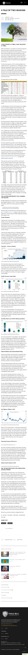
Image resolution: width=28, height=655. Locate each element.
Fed (1, 515)
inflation (5, 515)
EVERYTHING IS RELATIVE (15, 566)
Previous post (9, 539)
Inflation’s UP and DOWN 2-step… (18, 559)
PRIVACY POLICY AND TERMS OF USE (11, 625)
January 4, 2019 (9, 17)
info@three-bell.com (5, 636)
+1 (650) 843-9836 (3, 631)
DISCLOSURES (3, 625)
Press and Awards (4, 592)
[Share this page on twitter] (3, 523)
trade (4, 212)
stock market (9, 515)
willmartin (9, 528)
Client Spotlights (4, 587)
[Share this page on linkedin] (10, 523)
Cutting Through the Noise (12, 18)
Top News (3, 595)
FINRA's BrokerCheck (9, 623)
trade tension (15, 515)
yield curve (3, 517)
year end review (22, 515)
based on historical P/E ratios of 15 (9, 156)
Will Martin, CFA (9, 19)
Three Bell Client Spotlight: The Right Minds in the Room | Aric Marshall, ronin (18, 553)
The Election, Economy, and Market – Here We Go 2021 (18, 575)
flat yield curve (10, 212)
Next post (19, 539)
